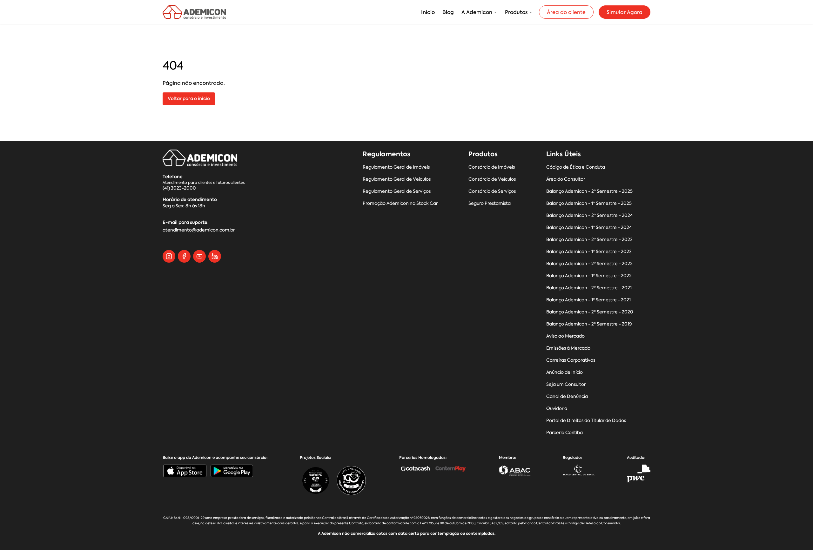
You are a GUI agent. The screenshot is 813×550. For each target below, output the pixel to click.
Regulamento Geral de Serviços (397, 191)
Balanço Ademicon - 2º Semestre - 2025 (589, 191)
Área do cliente (566, 12)
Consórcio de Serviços (492, 191)
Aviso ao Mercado (565, 336)
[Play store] (232, 471)
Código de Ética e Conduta (575, 167)
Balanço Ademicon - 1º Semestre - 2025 (589, 203)
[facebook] (184, 256)
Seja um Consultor (566, 384)
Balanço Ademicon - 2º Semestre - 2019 (589, 324)
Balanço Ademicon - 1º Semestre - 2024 (589, 227)
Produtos (516, 12)
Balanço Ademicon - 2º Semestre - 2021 (589, 288)
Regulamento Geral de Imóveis (396, 167)
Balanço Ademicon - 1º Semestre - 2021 (588, 300)
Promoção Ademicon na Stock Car (400, 203)
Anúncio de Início (564, 372)
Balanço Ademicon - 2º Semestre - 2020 (589, 312)
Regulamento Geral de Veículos (397, 179)
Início (428, 12)
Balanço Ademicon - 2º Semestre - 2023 (589, 239)
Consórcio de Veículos (492, 179)
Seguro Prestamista (489, 203)
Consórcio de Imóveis (491, 167)
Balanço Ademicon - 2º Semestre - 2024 (589, 215)
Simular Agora (624, 12)
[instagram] (169, 256)
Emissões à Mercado (568, 348)
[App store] (185, 471)
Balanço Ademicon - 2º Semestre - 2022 (589, 263)
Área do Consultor (565, 179)
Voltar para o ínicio (189, 98)
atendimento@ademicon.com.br (199, 230)
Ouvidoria (556, 408)
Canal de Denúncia (567, 396)
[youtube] (199, 256)
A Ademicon (476, 12)
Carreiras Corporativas (570, 360)
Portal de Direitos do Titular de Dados (586, 420)
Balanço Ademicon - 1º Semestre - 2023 (589, 251)
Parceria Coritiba (564, 432)
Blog (448, 12)
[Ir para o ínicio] (194, 12)
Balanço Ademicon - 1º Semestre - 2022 (589, 275)
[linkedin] (214, 256)
